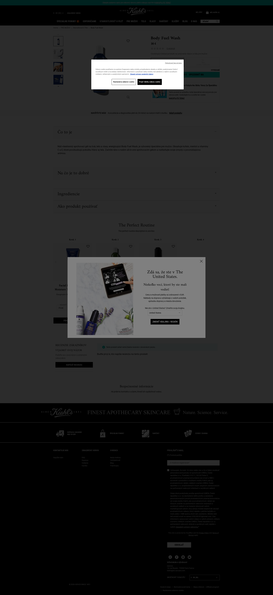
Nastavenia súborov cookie (123, 82)
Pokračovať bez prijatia (173, 63)
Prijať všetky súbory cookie (149, 82)
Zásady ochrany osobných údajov (141, 74)
